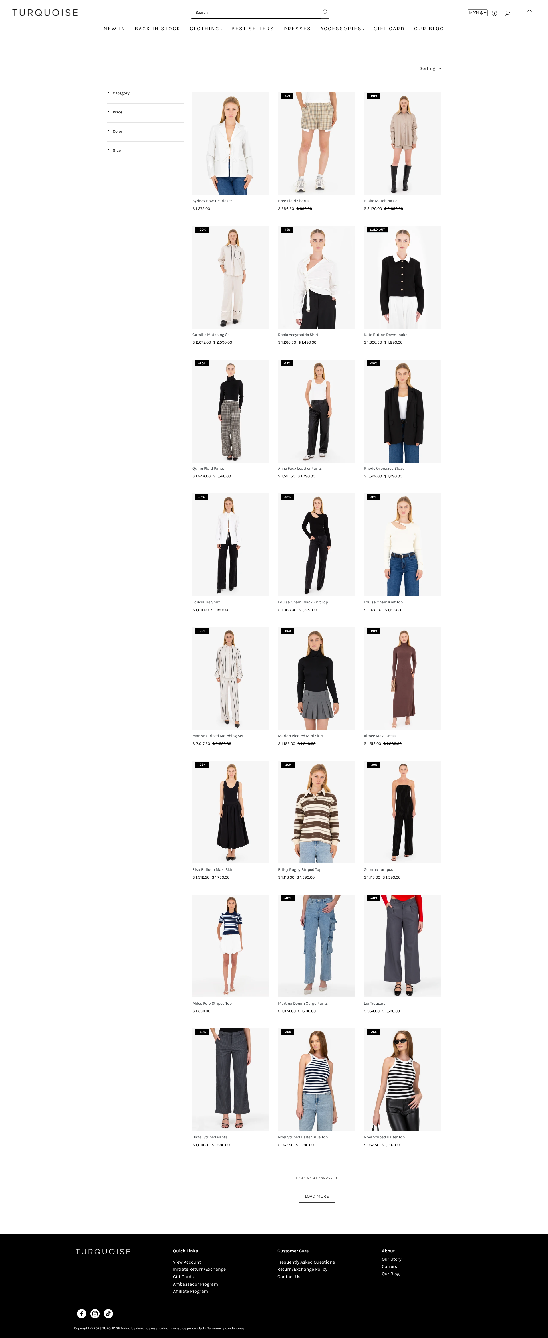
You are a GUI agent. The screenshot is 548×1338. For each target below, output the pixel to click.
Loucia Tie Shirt (206, 602)
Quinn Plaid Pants (208, 468)
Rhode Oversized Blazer (385, 468)
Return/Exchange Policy (302, 1269)
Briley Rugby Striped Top (299, 869)
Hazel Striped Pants (209, 1137)
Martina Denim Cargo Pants (303, 1003)
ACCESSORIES (341, 28)
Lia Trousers (374, 1003)
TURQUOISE (111, 1328)
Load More (317, 1196)
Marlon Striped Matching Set (217, 735)
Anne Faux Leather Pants (300, 468)
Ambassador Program (195, 1284)
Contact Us (288, 1276)
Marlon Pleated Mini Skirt (300, 735)
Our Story (391, 1259)
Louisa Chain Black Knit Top (303, 602)
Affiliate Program (190, 1291)
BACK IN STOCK (158, 28)
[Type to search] (256, 13)
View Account (187, 1262)
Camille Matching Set (211, 334)
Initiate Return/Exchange (199, 1269)
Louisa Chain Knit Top (383, 602)
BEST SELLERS (252, 28)
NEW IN (115, 28)
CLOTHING (205, 28)
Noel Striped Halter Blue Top (303, 1137)
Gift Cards (183, 1276)
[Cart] (530, 12)
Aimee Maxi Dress (380, 735)
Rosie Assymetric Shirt (298, 334)
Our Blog (429, 28)
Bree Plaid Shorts (293, 200)
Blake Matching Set (381, 200)
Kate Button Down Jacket (386, 334)
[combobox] (256, 13)
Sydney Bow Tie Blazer (212, 200)
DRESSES (297, 28)
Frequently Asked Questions (306, 1262)
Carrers (389, 1266)
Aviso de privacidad (188, 1328)
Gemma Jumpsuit (380, 869)
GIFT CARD (389, 28)
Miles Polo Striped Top (212, 1003)
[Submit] (325, 13)
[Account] (494, 12)
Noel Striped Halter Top (384, 1137)
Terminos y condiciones (225, 1328)
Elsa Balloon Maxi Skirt (213, 869)
